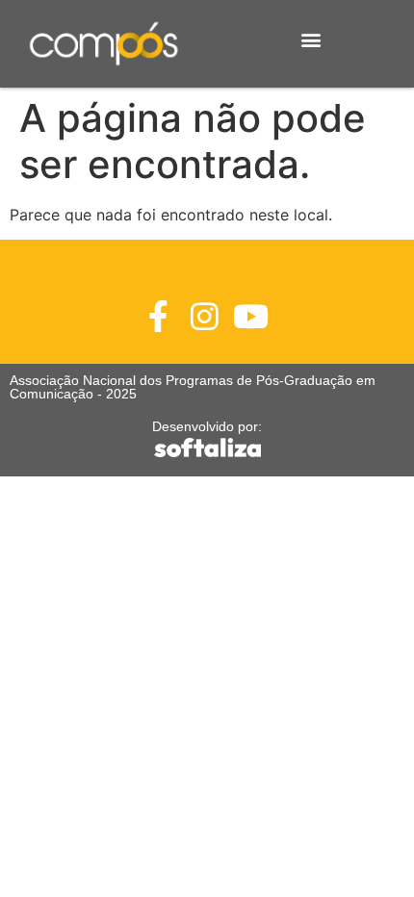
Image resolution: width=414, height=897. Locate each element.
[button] (310, 39)
